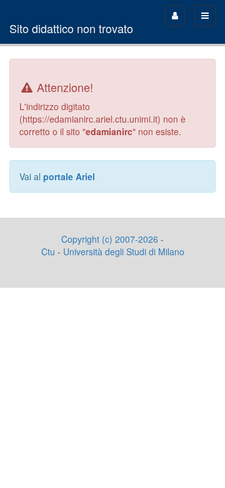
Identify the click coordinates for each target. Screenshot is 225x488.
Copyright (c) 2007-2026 (109, 239)
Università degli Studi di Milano (123, 251)
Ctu (48, 251)
